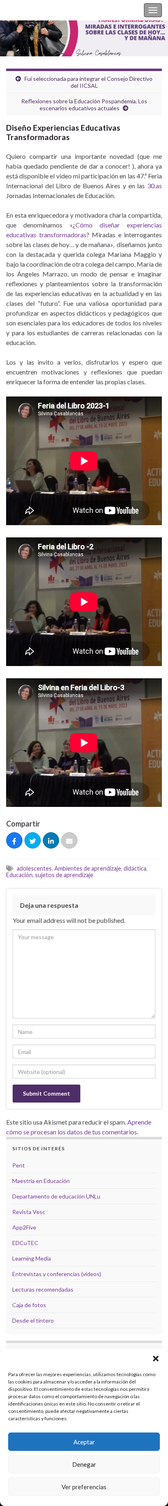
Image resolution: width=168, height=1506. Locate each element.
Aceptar (84, 1442)
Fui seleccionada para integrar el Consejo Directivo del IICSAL (88, 82)
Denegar (84, 1464)
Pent (18, 1165)
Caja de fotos (29, 1304)
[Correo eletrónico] (69, 841)
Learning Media (31, 1258)
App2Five (24, 1227)
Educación (19, 874)
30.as (154, 185)
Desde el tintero (33, 1320)
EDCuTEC (25, 1242)
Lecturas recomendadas (42, 1289)
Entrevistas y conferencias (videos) (56, 1273)
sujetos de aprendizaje (64, 874)
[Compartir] (14, 841)
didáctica (135, 868)
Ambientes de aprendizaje (87, 868)
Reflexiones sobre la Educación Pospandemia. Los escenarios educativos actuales (84, 104)
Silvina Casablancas (33, 10)
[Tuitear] (32, 841)
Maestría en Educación (41, 1180)
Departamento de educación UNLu (56, 1196)
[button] (156, 1359)
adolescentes (34, 868)
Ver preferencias (84, 1486)
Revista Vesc (28, 1211)
